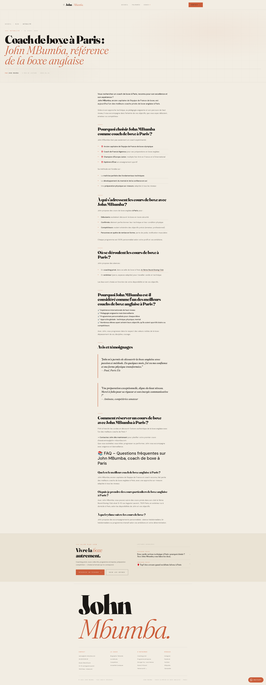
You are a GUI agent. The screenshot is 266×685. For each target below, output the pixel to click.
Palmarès (136, 5)
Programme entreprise (144, 659)
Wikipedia (167, 665)
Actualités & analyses (116, 665)
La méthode (113, 659)
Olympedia (167, 668)
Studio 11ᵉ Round (142, 665)
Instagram (167, 656)
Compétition (114, 662)
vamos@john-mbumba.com (87, 656)
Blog (17, 24)
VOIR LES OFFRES (117, 572)
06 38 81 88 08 (83, 659)
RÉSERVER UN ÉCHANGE (90, 572)
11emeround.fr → (142, 668)
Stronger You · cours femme (145, 662)
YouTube (166, 662)
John (74, 4)
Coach (147, 5)
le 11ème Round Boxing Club (152, 270)
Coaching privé (141, 656)
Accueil (124, 5)
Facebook (167, 659)
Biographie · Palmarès (116, 656)
